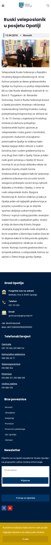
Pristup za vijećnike (25, 498)
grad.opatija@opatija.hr (21, 315)
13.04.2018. (11, 35)
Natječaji (9, 418)
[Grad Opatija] (25, 5)
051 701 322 (14, 305)
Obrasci (9, 440)
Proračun (9, 423)
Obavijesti (10, 412)
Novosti (27, 35)
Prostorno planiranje (15, 429)
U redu (26, 539)
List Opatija (10, 434)
